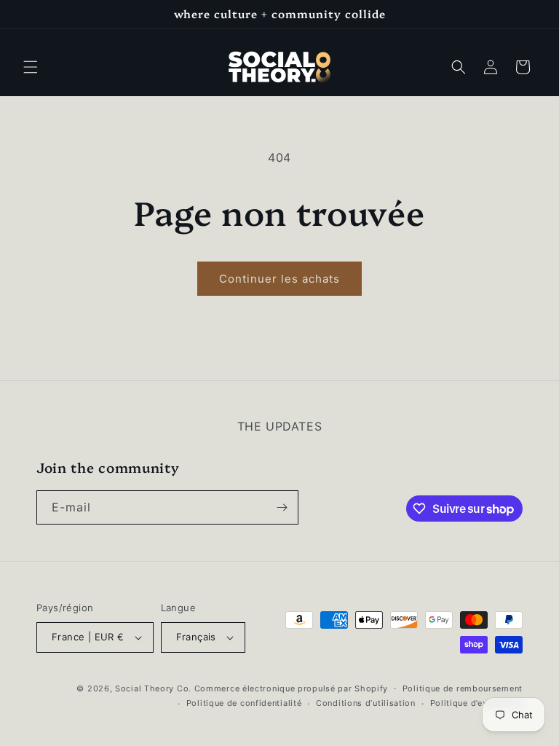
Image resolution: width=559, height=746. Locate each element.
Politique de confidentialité (244, 703)
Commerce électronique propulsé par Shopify (291, 688)
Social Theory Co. (153, 688)
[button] (31, 67)
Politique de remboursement (463, 688)
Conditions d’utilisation (366, 703)
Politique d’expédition (476, 703)
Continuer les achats (279, 279)
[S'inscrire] (282, 507)
